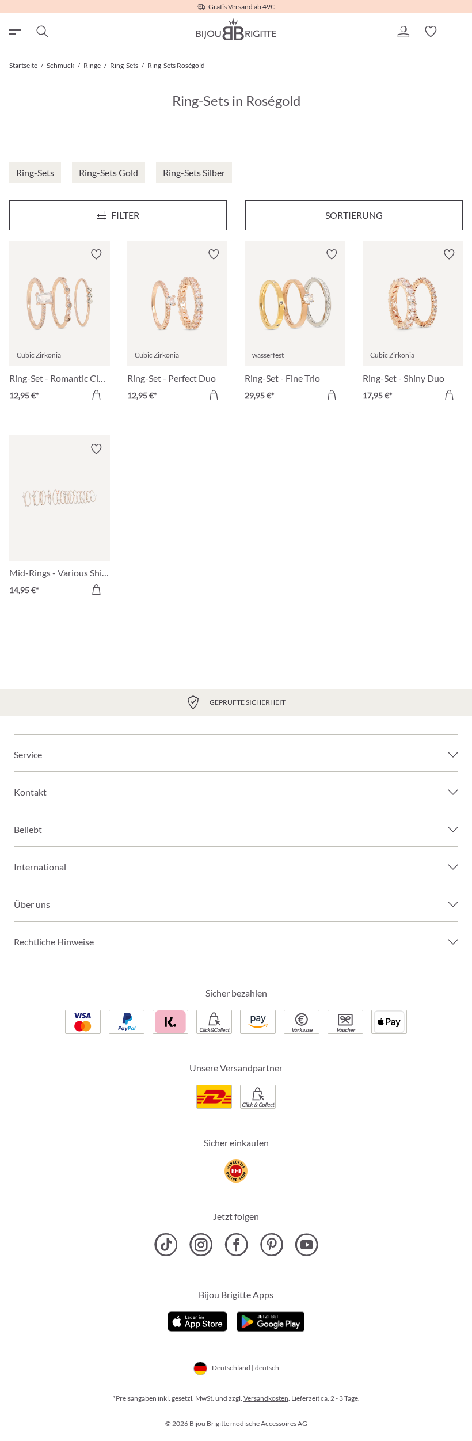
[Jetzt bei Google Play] (270, 1320)
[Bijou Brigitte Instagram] (201, 1244)
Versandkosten (265, 1398)
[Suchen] (41, 31)
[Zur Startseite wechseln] (236, 29)
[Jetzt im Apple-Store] (198, 1320)
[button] (403, 31)
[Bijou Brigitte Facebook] (236, 1244)
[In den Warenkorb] (96, 395)
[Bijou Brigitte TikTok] (166, 1244)
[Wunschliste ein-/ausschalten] (96, 254)
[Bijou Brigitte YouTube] (306, 1244)
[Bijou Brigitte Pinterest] (271, 1244)
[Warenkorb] (458, 31)
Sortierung (354, 215)
